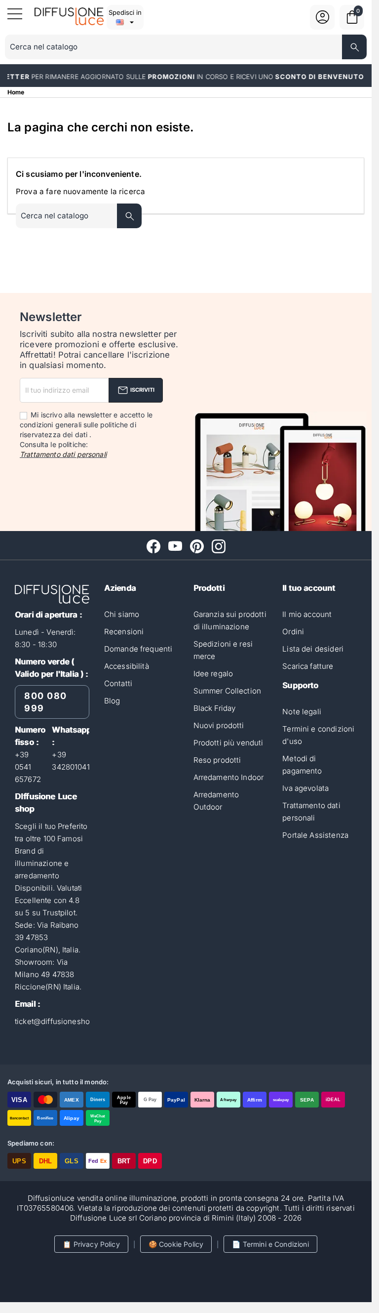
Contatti (118, 683)
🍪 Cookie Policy (176, 1244)
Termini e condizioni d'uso (318, 735)
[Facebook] (153, 546)
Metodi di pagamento (302, 765)
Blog (112, 700)
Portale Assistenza (315, 835)
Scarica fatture (307, 666)
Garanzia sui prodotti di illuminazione (229, 620)
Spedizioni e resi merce (223, 650)
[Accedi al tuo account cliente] (322, 23)
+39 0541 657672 (28, 767)
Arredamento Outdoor (216, 801)
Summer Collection (227, 691)
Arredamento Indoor (228, 777)
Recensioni (124, 631)
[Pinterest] (197, 546)
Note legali (301, 711)
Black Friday (214, 708)
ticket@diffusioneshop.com (63, 1021)
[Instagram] (219, 546)
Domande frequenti (138, 649)
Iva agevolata (305, 788)
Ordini (293, 631)
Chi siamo (121, 614)
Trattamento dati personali (63, 454)
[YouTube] (175, 546)
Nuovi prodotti (218, 725)
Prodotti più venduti (228, 742)
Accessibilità (126, 666)
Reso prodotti (217, 760)
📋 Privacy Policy (91, 1244)
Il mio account (307, 614)
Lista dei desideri (312, 649)
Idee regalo (213, 673)
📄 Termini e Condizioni (270, 1244)
